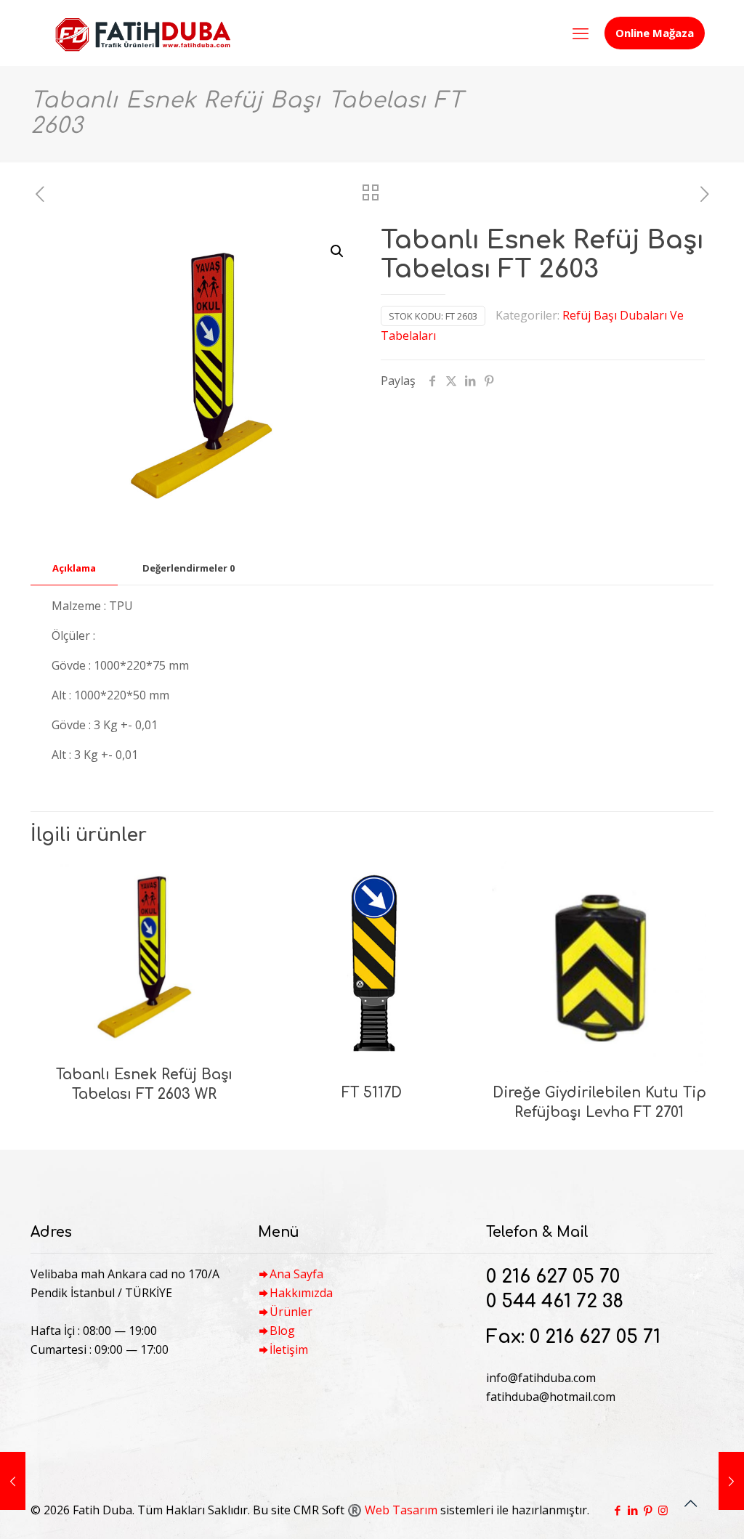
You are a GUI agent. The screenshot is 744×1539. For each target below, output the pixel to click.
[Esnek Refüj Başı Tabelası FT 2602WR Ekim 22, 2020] (731, 1481)
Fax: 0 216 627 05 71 (573, 1337)
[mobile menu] (580, 32)
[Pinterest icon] (647, 1510)
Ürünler (291, 1312)
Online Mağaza (654, 32)
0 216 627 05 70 (553, 1277)
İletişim (289, 1349)
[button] (337, 251)
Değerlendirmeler (188, 567)
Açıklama (74, 567)
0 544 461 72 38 (554, 1301)
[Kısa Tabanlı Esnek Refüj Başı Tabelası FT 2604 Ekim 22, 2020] (12, 1481)
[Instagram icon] (663, 1510)
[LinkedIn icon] (632, 1510)
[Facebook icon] (617, 1510)
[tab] (74, 568)
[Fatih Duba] (142, 32)
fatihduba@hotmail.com (550, 1397)
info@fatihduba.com (541, 1378)
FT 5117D (371, 1092)
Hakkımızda (301, 1293)
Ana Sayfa (296, 1274)
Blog (282, 1331)
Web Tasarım (401, 1510)
